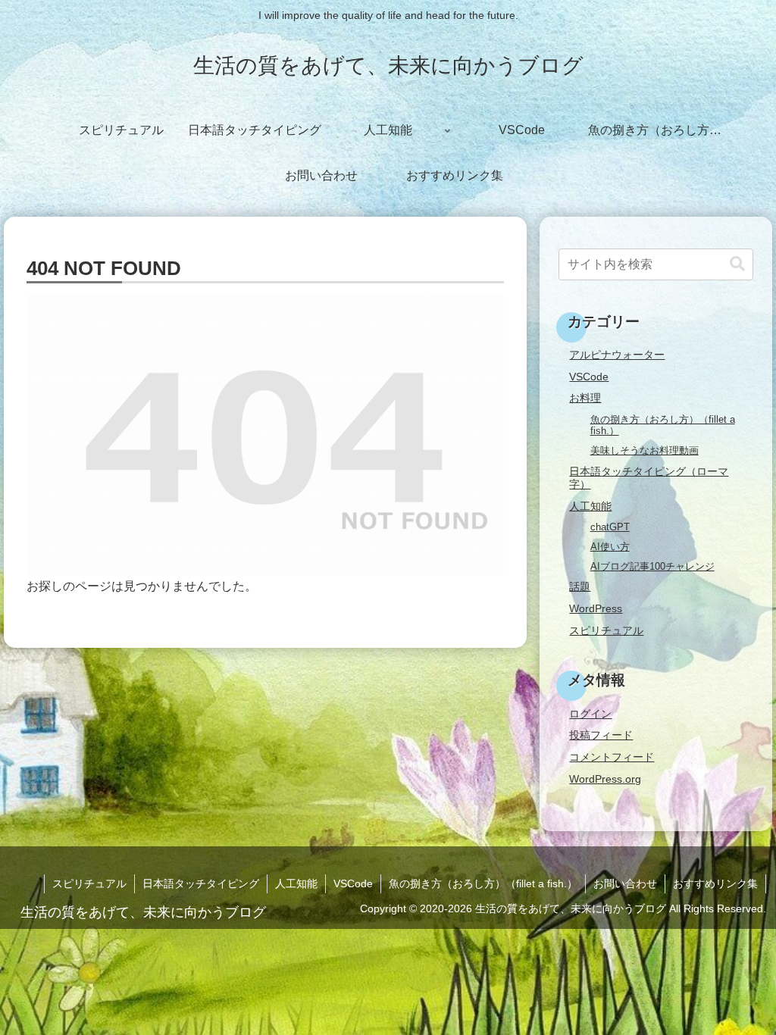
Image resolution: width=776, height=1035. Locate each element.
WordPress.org (605, 779)
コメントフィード (611, 757)
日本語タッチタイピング (200, 883)
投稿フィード (601, 735)
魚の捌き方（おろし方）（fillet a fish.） (483, 883)
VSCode (353, 883)
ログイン (590, 714)
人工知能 (296, 883)
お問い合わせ (625, 883)
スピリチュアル (89, 883)
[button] (737, 264)
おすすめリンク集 (715, 883)
